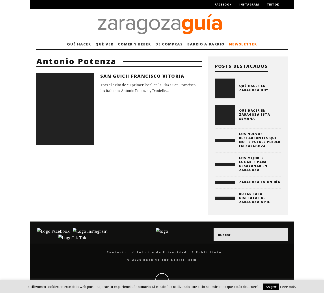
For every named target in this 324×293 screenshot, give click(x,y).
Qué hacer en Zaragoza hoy (253, 88)
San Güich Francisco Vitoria (142, 76)
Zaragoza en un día (259, 182)
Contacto (117, 252)
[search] (281, 234)
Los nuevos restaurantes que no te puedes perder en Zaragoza (260, 140)
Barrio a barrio (206, 44)
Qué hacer (79, 44)
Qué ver (104, 44)
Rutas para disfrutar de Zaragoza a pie (254, 198)
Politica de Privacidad (161, 252)
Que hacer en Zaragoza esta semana (254, 114)
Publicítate (209, 252)
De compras (169, 44)
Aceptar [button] (271, 287)
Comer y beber (134, 44)
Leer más (288, 286)
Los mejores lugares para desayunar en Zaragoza (253, 164)
